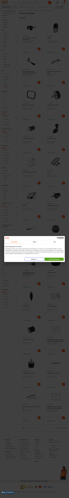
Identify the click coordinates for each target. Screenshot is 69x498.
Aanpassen (33, 259)
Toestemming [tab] (14, 241)
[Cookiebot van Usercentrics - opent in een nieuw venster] (58, 238)
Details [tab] (34, 241)
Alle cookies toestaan (54, 259)
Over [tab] (55, 241)
